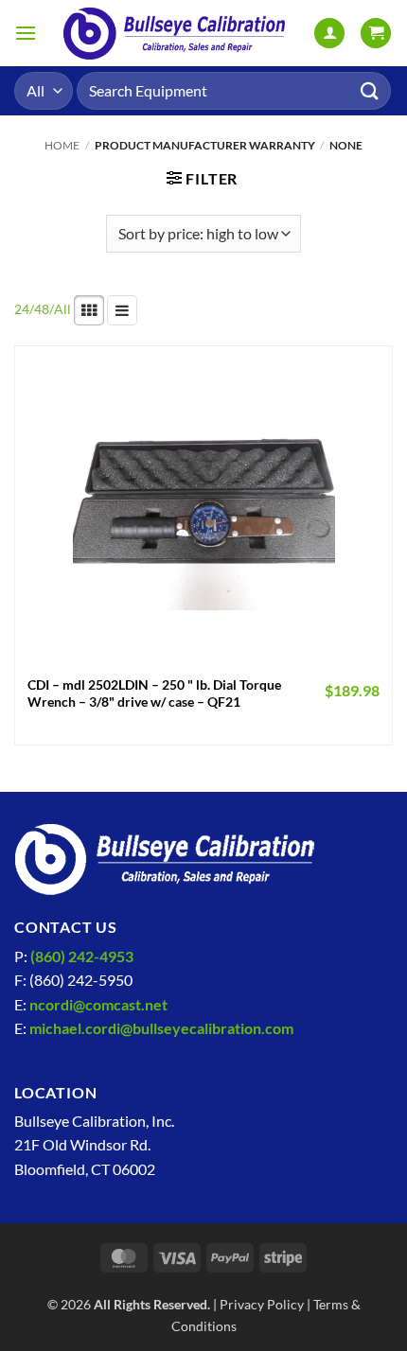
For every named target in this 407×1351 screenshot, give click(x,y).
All (62, 309)
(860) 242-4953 (81, 956)
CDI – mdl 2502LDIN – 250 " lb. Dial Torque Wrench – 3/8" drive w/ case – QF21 (154, 693)
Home (62, 145)
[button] (25, 32)
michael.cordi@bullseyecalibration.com (161, 1028)
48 (41, 309)
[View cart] (376, 33)
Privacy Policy (262, 1304)
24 (21, 309)
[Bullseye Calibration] (175, 33)
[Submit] (370, 90)
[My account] (329, 33)
